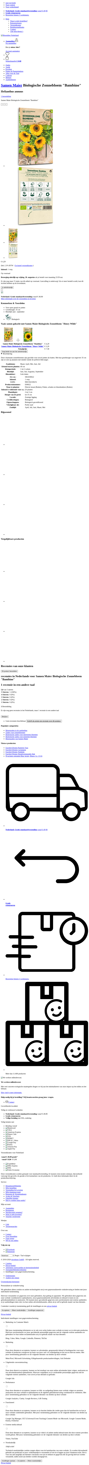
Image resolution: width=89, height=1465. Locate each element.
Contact (13, 29)
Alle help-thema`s (16, 31)
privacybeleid (52, 1306)
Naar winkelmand (12, 7)
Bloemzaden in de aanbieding (16, 730)
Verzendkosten (15, 25)
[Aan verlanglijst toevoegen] (2, 290)
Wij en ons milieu (12, 1241)
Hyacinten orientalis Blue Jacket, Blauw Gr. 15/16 (24, 756)
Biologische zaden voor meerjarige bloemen (22, 735)
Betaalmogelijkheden (13, 1186)
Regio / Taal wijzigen (22, 1256)
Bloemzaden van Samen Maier (17, 739)
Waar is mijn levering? (14, 1214)
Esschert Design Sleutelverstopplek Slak (20, 754)
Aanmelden (10, 1208)
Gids (7, 1224)
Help (7, 19)
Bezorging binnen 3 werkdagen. (17, 15)
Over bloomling (11, 1236)
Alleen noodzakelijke (19, 1310)
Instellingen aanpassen (35, 1310)
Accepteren (6, 1310)
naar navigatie (11, 3)
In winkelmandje (7, 287)
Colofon (9, 1263)
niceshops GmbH (17, 1260)
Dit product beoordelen (9, 671)
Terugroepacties (11, 1226)
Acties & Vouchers (12, 1196)
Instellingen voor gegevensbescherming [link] (20, 1272)
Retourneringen (16, 23)
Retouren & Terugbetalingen (16, 1194)
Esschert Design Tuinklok (15, 752)
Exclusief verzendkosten (24, 265)
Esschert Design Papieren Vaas (17, 748)
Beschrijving (7, 354)
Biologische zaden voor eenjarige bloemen (21, 737)
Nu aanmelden (11, 43)
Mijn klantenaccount (13, 1192)
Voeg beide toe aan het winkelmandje (14, 351)
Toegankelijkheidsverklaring (16, 1270)
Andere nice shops (12, 1278)
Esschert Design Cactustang (16, 750)
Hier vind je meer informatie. (11, 1093)
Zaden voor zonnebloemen (15, 733)
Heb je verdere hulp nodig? (15, 1200)
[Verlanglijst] (7, 55)
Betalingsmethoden (17, 27)
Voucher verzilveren (13, 1217)
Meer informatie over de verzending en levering (18, 299)
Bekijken (5, 717)
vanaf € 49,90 (27, 11)
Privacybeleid (11, 1266)
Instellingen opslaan (8, 1461)
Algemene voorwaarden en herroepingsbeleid (22, 1268)
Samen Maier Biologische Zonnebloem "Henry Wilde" (22, 346)
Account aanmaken (13, 51)
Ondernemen (10, 1276)
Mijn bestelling (11, 1188)
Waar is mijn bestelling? (19, 21)
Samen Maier (11, 85)
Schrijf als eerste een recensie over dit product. (44, 721)
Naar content (10, 5)
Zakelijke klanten (12, 1198)
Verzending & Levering (14, 1190)
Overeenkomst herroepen (10, 1282)
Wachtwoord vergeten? (14, 1212)
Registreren (10, 1210)
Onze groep (10, 1238)
